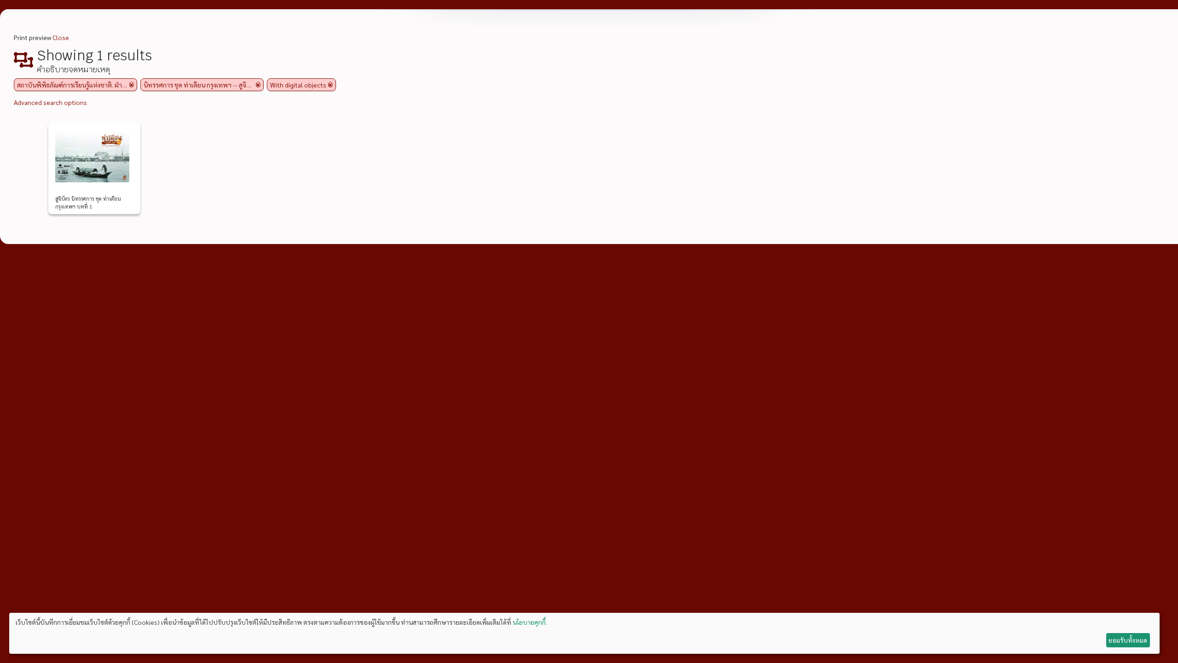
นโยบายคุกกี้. (530, 622)
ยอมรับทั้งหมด (1128, 640)
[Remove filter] (131, 84)
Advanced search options (50, 102)
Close (60, 37)
